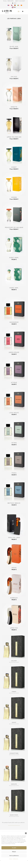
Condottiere (14, 753)
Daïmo (14, 722)
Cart (15, 3)
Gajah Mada (14, 815)
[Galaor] (14, 647)
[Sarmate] (14, 770)
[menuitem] (14, 3)
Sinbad (14, 691)
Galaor (14, 660)
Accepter (14, 847)
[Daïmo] (14, 709)
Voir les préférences (14, 855)
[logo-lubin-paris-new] (11, 11)
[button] (26, 833)
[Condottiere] (14, 739)
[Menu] (18, 11)
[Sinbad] (14, 678)
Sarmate (14, 784)
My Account (20, 1)
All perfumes (9, 1)
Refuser (14, 851)
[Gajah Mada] (14, 801)
